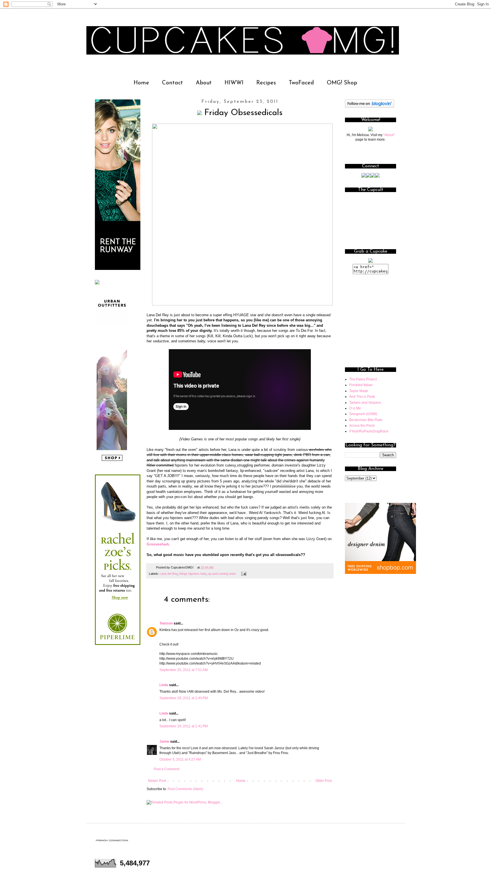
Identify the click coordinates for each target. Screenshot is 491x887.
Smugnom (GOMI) (363, 414)
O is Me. (355, 408)
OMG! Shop (342, 83)
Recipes (266, 83)
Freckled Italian (361, 385)
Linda (163, 685)
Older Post (323, 781)
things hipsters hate (192, 573)
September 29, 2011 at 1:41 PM (183, 726)
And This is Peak (362, 397)
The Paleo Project (363, 379)
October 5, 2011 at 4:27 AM (180, 759)
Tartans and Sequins (365, 403)
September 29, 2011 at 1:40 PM (183, 698)
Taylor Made (358, 391)
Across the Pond (362, 426)
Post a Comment (166, 769)
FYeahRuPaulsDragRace (368, 431)
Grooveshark (158, 544)
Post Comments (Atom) (185, 789)
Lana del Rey (169, 573)
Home (141, 83)
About (204, 83)
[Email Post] (243, 573)
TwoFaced (301, 83)
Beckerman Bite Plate (365, 420)
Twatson (166, 623)
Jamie (164, 742)
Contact (172, 83)
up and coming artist (222, 573)
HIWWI (234, 83)
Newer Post (157, 781)
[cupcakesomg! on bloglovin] (369, 107)
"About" (389, 135)
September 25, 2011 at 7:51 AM (183, 670)
